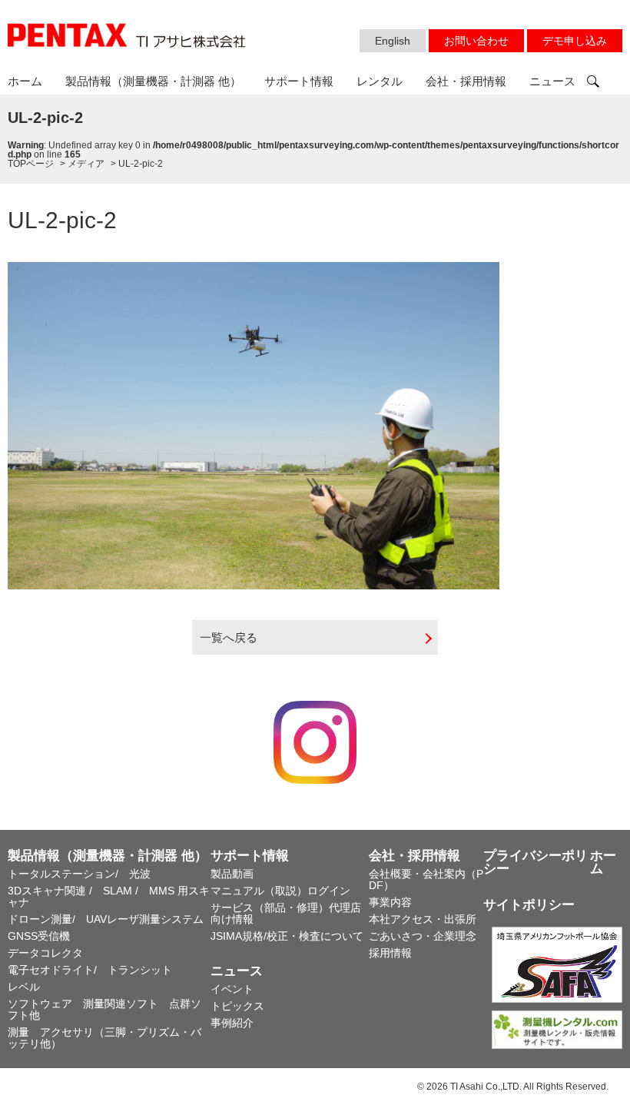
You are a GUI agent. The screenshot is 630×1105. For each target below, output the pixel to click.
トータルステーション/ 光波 (79, 874)
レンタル (379, 81)
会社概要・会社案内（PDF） (426, 879)
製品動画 (232, 874)
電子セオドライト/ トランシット (90, 970)
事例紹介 (232, 1023)
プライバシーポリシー (535, 862)
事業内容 (390, 902)
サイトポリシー (529, 905)
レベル (24, 987)
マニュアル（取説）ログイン (280, 890)
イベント (232, 989)
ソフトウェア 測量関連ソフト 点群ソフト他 (104, 1009)
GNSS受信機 (39, 936)
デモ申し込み (574, 41)
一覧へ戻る (228, 637)
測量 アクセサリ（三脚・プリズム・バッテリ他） (104, 1038)
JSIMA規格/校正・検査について (287, 936)
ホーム (25, 81)
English (392, 41)
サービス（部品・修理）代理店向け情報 (286, 913)
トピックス (237, 1006)
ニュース (552, 81)
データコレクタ (45, 953)
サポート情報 (298, 81)
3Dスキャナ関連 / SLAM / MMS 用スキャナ (109, 896)
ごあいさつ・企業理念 (422, 936)
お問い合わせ (476, 41)
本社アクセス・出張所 (422, 919)
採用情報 (390, 953)
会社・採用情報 (466, 81)
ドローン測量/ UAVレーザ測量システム (106, 919)
